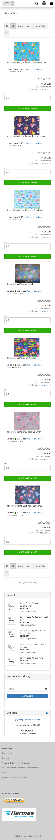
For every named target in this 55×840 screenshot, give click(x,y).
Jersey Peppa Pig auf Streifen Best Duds (25, 210)
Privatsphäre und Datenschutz (14, 778)
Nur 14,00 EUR (27, 731)
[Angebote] (47, 713)
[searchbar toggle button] (36, 3)
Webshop (18, 836)
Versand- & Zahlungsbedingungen (16, 763)
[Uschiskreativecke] (7, 3)
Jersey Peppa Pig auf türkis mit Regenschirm (27, 62)
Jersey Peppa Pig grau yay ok (20, 284)
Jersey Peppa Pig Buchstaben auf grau (24, 506)
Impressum (7, 753)
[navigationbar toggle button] (51, 3)
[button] (7, 26)
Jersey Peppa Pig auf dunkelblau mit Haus (26, 136)
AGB (4, 773)
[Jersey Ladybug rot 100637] (27, 719)
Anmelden (27, 696)
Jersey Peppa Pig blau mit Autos (21, 358)
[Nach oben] (47, 835)
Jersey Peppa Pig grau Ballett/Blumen (24, 432)
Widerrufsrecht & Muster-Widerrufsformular (20, 768)
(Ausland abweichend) (35, 69)
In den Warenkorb (27, 109)
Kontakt (5, 758)
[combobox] (25, 26)
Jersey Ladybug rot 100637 (27, 725)
